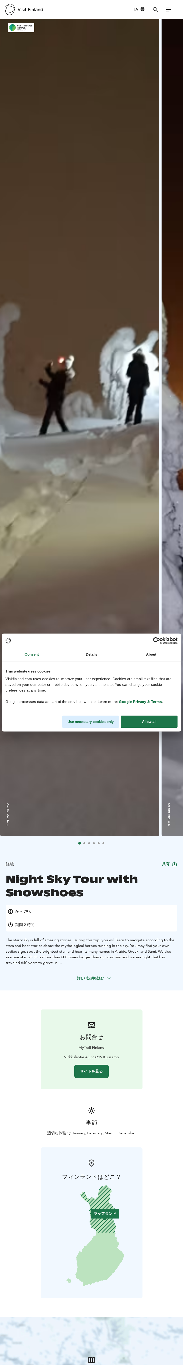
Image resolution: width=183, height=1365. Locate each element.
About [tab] (151, 654)
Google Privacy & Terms (140, 702)
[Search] (155, 9)
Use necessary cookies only (90, 722)
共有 (166, 864)
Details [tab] (91, 654)
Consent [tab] (32, 654)
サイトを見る (91, 1071)
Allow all (149, 722)
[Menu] (168, 9)
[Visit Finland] (24, 9)
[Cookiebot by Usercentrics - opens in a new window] (157, 640)
